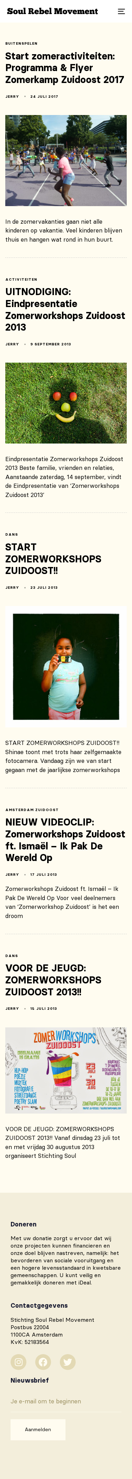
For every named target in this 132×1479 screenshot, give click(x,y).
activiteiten (21, 280)
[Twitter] (68, 1362)
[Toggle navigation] (105, 11)
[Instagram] (18, 1362)
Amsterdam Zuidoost (32, 810)
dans (11, 535)
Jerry (12, 96)
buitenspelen (21, 44)
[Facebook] (43, 1362)
